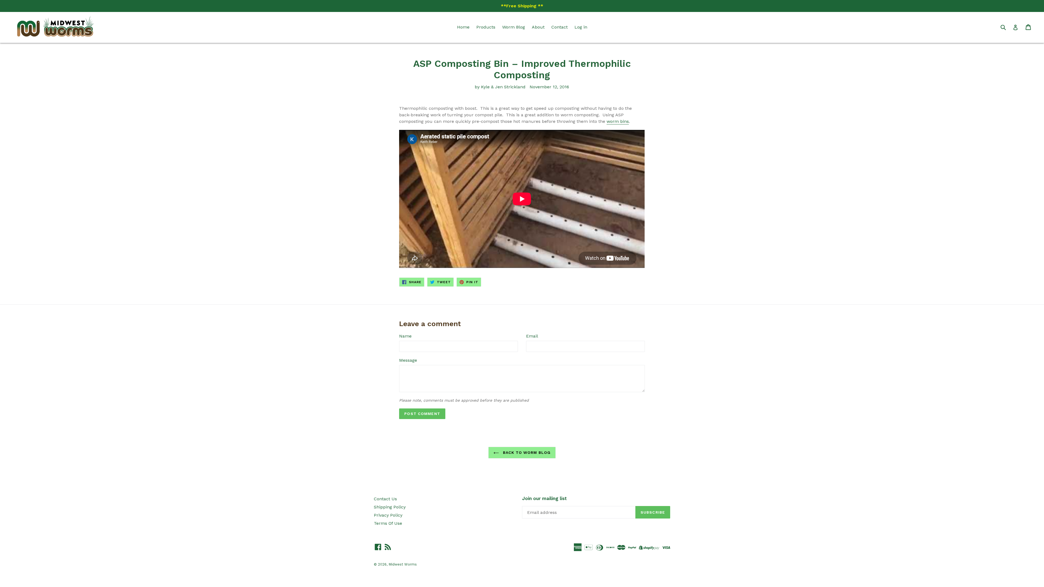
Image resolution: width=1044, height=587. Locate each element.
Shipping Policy (390, 507)
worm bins (618, 121)
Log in (580, 27)
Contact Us (385, 498)
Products (485, 27)
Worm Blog (513, 27)
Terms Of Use (388, 523)
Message (408, 360)
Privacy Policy (388, 515)
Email (532, 336)
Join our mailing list (544, 498)
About (538, 27)
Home (463, 27)
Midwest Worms (403, 564)
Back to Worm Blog (526, 452)
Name (405, 336)
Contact (559, 27)
